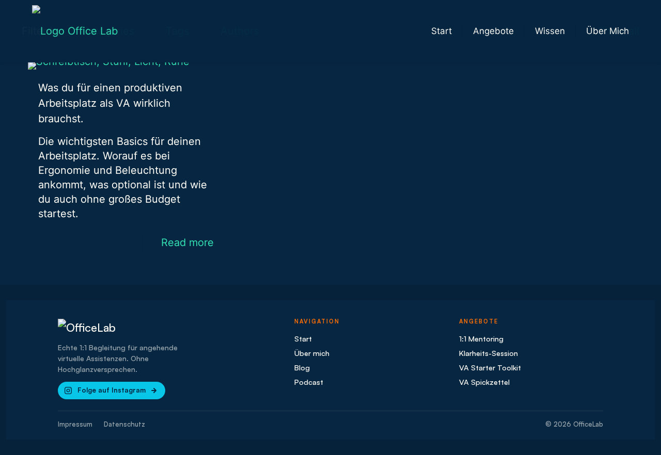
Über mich (311, 353)
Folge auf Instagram (111, 390)
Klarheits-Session (488, 353)
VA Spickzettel (484, 381)
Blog (302, 367)
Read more (187, 242)
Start (303, 338)
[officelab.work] (75, 31)
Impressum (75, 424)
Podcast (308, 381)
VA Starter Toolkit (490, 367)
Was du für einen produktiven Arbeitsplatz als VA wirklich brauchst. (110, 103)
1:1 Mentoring (481, 338)
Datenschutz (124, 424)
